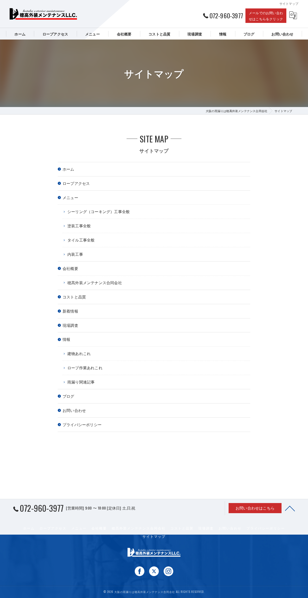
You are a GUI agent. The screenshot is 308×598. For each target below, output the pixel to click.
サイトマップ (154, 536)
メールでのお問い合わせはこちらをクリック (266, 15)
